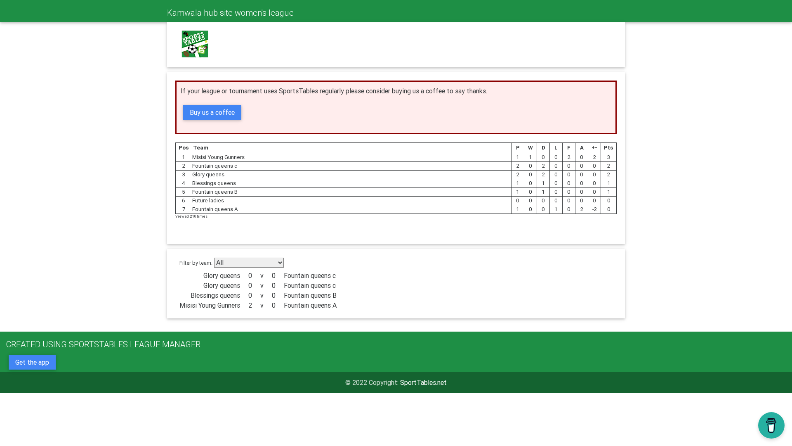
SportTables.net (423, 382)
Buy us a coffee (212, 112)
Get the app (32, 362)
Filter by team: (195, 262)
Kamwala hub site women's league (230, 12)
